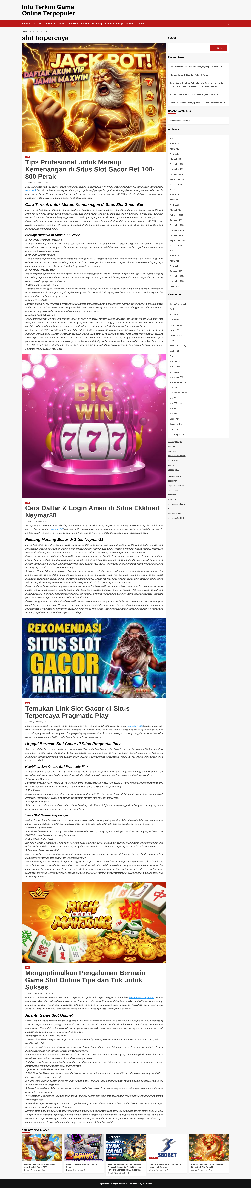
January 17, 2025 (41, 183)
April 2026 (174, 154)
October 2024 (176, 235)
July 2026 (174, 138)
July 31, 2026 (37, 1170)
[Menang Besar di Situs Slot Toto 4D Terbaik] (84, 1147)
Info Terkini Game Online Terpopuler (48, 10)
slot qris (173, 387)
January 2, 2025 (41, 722)
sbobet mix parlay (178, 345)
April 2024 (174, 266)
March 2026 (175, 159)
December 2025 (177, 164)
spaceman (172, 480)
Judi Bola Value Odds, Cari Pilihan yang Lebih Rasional (194, 94)
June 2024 (174, 255)
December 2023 (177, 276)
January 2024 (176, 271)
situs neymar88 (135, 725)
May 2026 (174, 148)
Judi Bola (50, 23)
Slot (61, 23)
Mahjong (97, 23)
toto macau (173, 460)
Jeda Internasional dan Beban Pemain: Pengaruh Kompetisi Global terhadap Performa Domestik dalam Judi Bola (196, 84)
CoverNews (134, 1183)
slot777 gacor (176, 403)
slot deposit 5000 (176, 517)
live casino (174, 319)
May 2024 (174, 260)
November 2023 (177, 281)
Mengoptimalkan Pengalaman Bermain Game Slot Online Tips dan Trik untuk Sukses (85, 980)
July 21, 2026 (120, 1173)
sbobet (173, 340)
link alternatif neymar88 (141, 997)
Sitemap (26, 23)
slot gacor (174, 371)
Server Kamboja (114, 23)
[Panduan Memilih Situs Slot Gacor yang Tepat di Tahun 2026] (42, 1147)
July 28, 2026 (79, 1170)
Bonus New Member (179, 304)
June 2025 (174, 194)
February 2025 (176, 215)
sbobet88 (174, 351)
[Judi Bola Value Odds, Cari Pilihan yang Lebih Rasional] (167, 1147)
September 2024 (177, 240)
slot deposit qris (175, 441)
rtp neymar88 (55, 529)
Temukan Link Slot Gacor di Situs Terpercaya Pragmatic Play (77, 712)
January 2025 (176, 220)
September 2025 (177, 179)
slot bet (171, 446)
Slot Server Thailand (179, 392)
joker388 (172, 451)
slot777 (173, 398)
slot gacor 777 (176, 377)
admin (30, 183)
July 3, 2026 (204, 1170)
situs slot (172, 499)
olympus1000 (176, 335)
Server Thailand (135, 23)
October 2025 (176, 174)
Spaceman (174, 418)
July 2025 (174, 189)
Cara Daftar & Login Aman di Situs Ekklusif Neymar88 (92, 511)
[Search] (227, 23)
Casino (38, 23)
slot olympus (173, 490)
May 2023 (174, 286)
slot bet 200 (175, 361)
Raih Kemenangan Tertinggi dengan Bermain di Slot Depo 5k (197, 103)
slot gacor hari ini (178, 382)
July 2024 (174, 250)
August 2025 (176, 184)
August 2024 (176, 245)
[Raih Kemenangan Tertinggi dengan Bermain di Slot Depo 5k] (209, 1147)
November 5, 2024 (42, 993)
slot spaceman (174, 513)
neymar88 (30, 190)
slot (169, 508)
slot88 (173, 408)
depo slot (172, 465)
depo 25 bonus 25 (176, 485)
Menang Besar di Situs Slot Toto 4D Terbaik (189, 75)
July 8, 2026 (162, 1170)
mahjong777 (173, 469)
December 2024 (177, 225)
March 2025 (175, 210)
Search (172, 37)
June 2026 (174, 143)
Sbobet (85, 23)
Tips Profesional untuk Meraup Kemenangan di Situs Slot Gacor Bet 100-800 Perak (90, 169)
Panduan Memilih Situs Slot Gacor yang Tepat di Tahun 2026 (197, 67)
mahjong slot (176, 324)
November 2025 (177, 169)
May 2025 (174, 199)
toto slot (174, 429)
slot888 (173, 413)
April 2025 (174, 204)
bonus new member (177, 455)
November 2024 (177, 230)
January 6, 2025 (41, 521)
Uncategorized (177, 434)
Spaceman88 (176, 424)
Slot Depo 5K (176, 366)
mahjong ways (174, 476)
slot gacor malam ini (177, 504)
